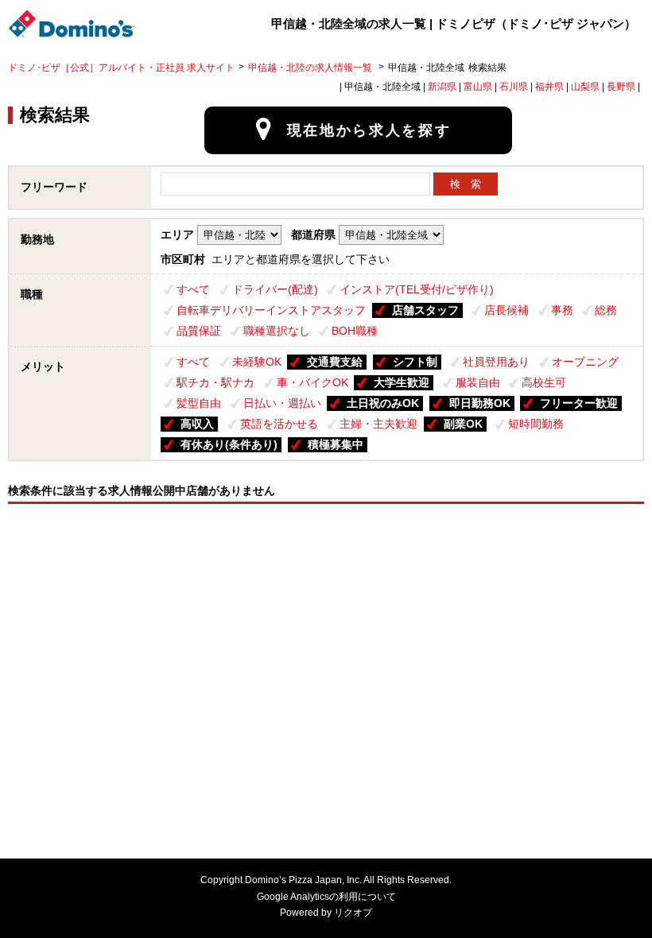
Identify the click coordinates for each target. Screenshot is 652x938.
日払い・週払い (282, 403)
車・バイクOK (312, 382)
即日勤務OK (479, 403)
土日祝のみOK (383, 403)
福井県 (549, 86)
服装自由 (478, 382)
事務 (562, 310)
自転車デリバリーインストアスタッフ (271, 310)
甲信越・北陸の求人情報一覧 (311, 67)
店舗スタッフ (425, 310)
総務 (606, 310)
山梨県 (585, 86)
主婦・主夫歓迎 (378, 423)
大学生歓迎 (401, 382)
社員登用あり (496, 361)
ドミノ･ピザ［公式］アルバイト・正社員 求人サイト (121, 67)
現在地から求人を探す (369, 130)
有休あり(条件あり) (228, 444)
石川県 (513, 86)
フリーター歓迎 (579, 403)
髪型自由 (199, 403)
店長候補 (506, 310)
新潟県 (442, 86)
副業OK (463, 423)
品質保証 (199, 330)
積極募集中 (335, 444)
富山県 (478, 86)
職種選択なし (276, 330)
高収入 (197, 423)
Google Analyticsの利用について (326, 896)
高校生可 (544, 382)
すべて (193, 289)
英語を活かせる (279, 423)
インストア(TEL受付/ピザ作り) (417, 289)
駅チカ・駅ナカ (215, 382)
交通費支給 (335, 361)
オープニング (585, 361)
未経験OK (256, 361)
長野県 (621, 86)
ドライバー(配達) (275, 289)
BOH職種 (355, 330)
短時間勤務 (536, 423)
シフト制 (415, 361)
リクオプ (353, 912)
